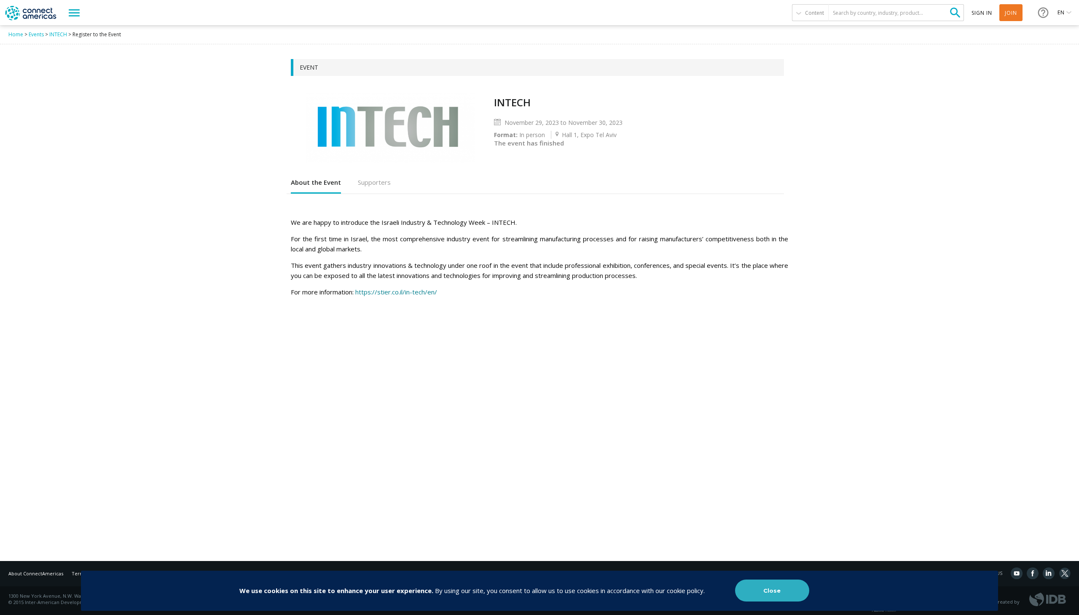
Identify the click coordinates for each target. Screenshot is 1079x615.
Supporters (374, 182)
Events (36, 34)
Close (772, 590)
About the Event (316, 182)
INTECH (58, 34)
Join (1011, 12)
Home (15, 34)
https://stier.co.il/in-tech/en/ (396, 292)
